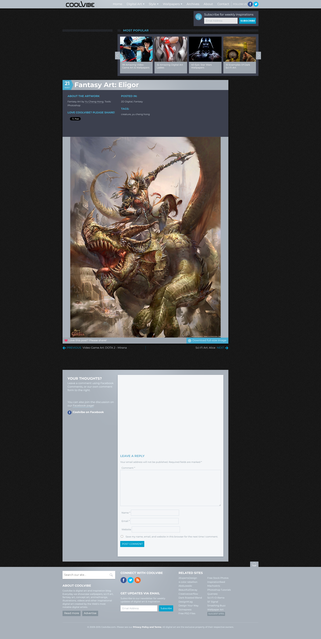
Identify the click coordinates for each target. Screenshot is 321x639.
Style (152, 4)
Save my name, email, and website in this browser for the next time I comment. (172, 536)
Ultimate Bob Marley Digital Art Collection (203, 66)
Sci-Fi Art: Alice (205, 347)
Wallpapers (171, 4)
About (208, 4)
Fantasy (138, 101)
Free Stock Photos (218, 577)
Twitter (255, 4)
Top (254, 565)
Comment (128, 467)
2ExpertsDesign (188, 577)
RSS (138, 580)
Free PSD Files (187, 613)
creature (126, 114)
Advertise (90, 613)
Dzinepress (185, 609)
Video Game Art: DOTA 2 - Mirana (105, 347)
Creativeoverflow (188, 593)
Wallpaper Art (215, 609)
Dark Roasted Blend (190, 597)
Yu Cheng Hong (94, 101)
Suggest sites (216, 614)
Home (117, 4)
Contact (223, 4)
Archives (193, 4)
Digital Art (134, 4)
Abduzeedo (185, 585)
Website (126, 529)
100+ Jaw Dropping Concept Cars (237, 66)
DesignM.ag (186, 601)
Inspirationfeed (216, 581)
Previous (117, 55)
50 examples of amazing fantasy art (134, 66)
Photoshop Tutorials (219, 589)
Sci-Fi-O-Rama (215, 597)
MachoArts (213, 585)
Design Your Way (188, 605)
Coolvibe (80, 4)
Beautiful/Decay (188, 589)
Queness (212, 593)
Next (258, 55)
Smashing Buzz (216, 605)
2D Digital (127, 101)
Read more (71, 613)
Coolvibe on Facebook (88, 412)
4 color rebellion (188, 581)
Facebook (250, 4)
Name (126, 512)
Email (126, 521)
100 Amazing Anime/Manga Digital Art (169, 67)
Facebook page (83, 405)
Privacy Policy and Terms (147, 627)
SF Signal (212, 601)
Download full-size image (209, 340)
